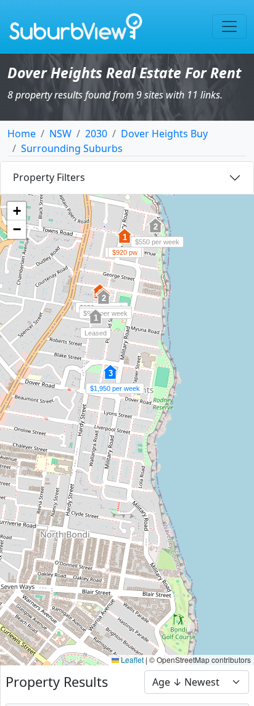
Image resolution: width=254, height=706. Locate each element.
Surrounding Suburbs (72, 148)
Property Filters (49, 177)
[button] (103, 303)
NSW (60, 133)
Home (21, 133)
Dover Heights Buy (164, 133)
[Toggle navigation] (229, 26)
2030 (96, 133)
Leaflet (131, 659)
